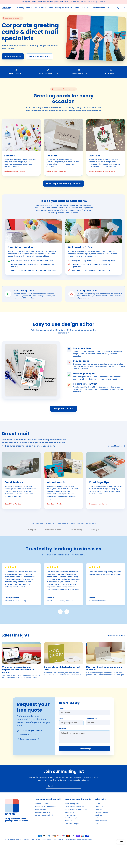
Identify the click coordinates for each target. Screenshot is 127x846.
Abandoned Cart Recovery (45, 807)
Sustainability (100, 818)
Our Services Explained (44, 815)
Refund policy (35, 839)
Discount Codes (101, 821)
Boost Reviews (40, 809)
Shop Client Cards (13, 56)
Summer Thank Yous (101, 8)
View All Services (115, 446)
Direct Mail (39, 8)
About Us (98, 809)
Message (62, 728)
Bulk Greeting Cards (72, 804)
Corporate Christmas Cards (76, 809)
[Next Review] (66, 611)
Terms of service (58, 839)
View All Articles (115, 635)
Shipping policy (71, 839)
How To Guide (70, 821)
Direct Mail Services (42, 804)
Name (61, 708)
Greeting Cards (23, 8)
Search (97, 804)
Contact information (85, 839)
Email (61, 718)
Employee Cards (71, 815)
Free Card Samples (72, 824)
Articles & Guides (82, 8)
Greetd (12, 839)
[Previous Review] (60, 611)
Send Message (84, 749)
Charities (98, 815)
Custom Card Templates (74, 807)
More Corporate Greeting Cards (62, 183)
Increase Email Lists (42, 812)
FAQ (96, 824)
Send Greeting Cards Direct (60, 8)
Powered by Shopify (22, 839)
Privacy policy (46, 839)
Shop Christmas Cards (39, 56)
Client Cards (70, 812)
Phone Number (92, 718)
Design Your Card (62, 408)
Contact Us (99, 807)
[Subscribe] (79, 786)
